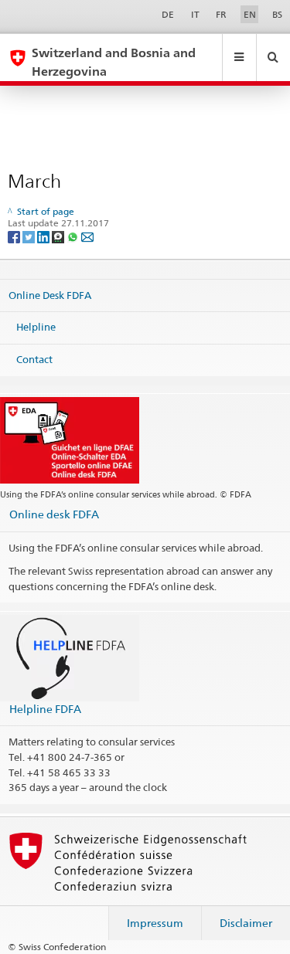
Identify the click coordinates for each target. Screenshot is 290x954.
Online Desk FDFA (50, 295)
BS (277, 14)
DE (168, 14)
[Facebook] (15, 236)
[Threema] (59, 236)
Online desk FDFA (54, 514)
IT (195, 14)
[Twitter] (29, 236)
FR (221, 14)
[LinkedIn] (44, 236)
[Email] (87, 236)
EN (250, 14)
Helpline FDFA (45, 708)
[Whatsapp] (74, 236)
